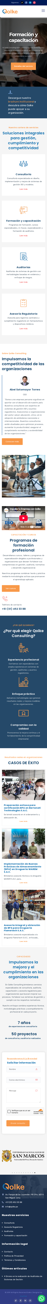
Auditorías (8, 1231)
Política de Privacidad (13, 1256)
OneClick (23, 1296)
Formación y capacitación (15, 1235)
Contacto (8, 1252)
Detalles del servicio (23, 66)
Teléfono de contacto (12, 605)
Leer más (24, 821)
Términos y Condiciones (15, 1260)
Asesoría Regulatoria (13, 1227)
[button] (12, 1172)
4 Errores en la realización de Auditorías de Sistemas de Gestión (23, 1278)
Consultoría (9, 1223)
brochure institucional (21, 101)
